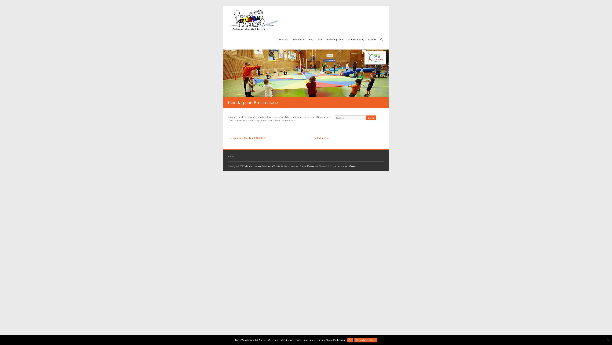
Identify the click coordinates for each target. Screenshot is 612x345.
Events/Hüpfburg (355, 39)
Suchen (371, 118)
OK (350, 340)
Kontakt (372, 39)
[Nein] (608, 340)
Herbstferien (321, 138)
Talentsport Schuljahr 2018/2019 (247, 138)
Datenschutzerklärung (365, 340)
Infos (319, 39)
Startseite (283, 39)
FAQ (311, 39)
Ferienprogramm (334, 39)
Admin (231, 156)
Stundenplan (298, 39)
